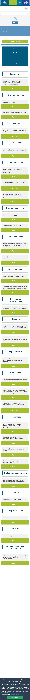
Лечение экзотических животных (16, 548)
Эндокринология (16, 95)
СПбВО (19, 2)
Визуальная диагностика (16, 300)
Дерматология (16, 162)
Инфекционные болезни (15, 473)
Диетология (16, 372)
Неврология (16, 417)
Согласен (15, 697)
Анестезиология (16, 269)
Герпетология (15, 352)
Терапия (16, 319)
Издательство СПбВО (13, 2)
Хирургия (15, 123)
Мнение (15, 529)
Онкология (16, 143)
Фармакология (16, 511)
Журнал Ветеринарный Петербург (5, 2)
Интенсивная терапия (15, 208)
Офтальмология (16, 237)
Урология (15, 492)
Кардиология (16, 74)
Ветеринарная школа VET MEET (25, 2)
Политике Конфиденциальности (17, 694)
